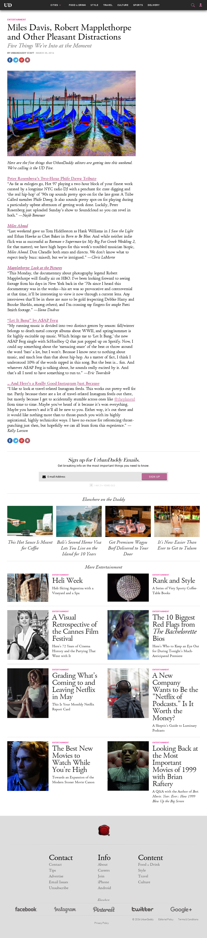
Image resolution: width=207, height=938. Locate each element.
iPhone (103, 882)
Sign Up (154, 476)
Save (21, 60)
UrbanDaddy (8, 5)
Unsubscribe (58, 888)
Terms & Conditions (188, 919)
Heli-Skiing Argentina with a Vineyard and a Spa (72, 591)
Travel (108, 5)
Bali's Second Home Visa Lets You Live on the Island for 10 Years (79, 548)
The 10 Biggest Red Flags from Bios (174, 628)
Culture (122, 5)
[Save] (27, 60)
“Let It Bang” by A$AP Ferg (32, 320)
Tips (52, 870)
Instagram (65, 910)
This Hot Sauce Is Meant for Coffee (30, 545)
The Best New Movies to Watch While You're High (72, 759)
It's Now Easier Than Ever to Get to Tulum (176, 545)
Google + (181, 910)
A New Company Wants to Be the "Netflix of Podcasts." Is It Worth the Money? (175, 697)
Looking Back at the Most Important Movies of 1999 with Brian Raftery (175, 766)
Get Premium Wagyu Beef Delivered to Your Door (128, 548)
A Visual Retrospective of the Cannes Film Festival (75, 628)
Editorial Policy (165, 919)
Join (101, 876)
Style (94, 5)
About (103, 864)
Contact (55, 864)
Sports (138, 5)
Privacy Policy (101, 922)
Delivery (153, 5)
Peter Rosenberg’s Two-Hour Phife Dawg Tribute (51, 178)
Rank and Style (173, 581)
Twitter (142, 910)
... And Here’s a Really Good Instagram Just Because (53, 383)
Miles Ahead (17, 225)
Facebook (26, 910)
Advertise (56, 876)
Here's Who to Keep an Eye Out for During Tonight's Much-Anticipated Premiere (175, 651)
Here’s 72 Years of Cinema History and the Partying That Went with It (74, 651)
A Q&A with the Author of (175, 796)
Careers (104, 870)
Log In (200, 4)
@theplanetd (124, 399)
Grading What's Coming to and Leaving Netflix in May (74, 686)
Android (104, 888)
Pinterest (104, 910)
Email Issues (58, 882)
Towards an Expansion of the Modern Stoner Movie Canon (73, 780)
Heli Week (67, 581)
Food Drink (77, 5)
